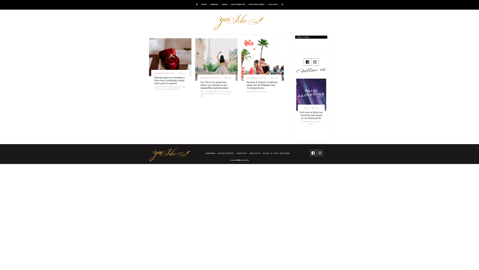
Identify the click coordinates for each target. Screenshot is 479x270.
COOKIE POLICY (241, 153)
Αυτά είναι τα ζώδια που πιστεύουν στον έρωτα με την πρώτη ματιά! (311, 115)
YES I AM (266, 153)
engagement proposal (164, 73)
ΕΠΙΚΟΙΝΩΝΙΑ (210, 153)
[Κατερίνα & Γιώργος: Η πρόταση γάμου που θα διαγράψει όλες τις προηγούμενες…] (262, 59)
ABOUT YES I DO (254, 153)
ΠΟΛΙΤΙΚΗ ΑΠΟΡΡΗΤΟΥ (226, 153)
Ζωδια (306, 108)
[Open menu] (196, 4)
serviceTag (245, 160)
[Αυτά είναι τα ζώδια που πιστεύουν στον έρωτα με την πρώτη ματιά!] (311, 95)
